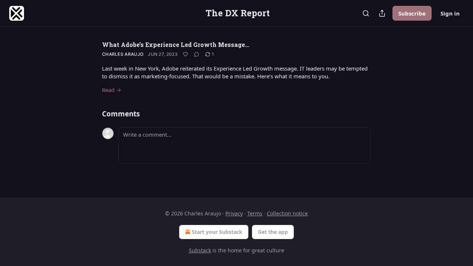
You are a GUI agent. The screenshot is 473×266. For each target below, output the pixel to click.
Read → (111, 89)
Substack (200, 250)
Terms (254, 213)
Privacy (234, 213)
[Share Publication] (382, 13)
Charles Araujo (122, 54)
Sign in (450, 13)
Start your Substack (217, 231)
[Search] (365, 13)
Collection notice (287, 213)
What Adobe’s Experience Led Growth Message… (175, 44)
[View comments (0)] (196, 54)
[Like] (185, 54)
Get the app (273, 231)
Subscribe (412, 13)
